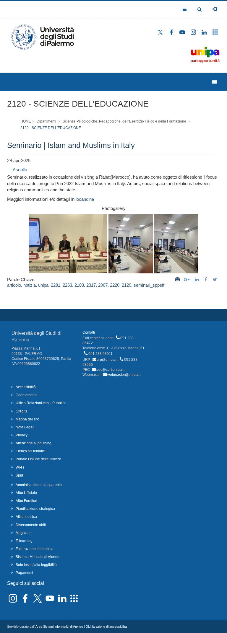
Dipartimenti (46, 121)
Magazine (24, 533)
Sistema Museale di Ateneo (37, 557)
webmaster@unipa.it (123, 375)
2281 (55, 285)
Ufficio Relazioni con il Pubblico (41, 403)
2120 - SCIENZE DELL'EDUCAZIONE (78, 103)
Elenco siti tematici (31, 451)
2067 (103, 285)
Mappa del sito (27, 419)
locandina (85, 199)
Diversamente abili (31, 525)
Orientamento (27, 395)
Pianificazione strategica (35, 509)
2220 (114, 285)
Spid (19, 475)
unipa (43, 285)
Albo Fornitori (26, 501)
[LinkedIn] (197, 279)
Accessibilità (26, 387)
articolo (14, 285)
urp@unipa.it (107, 360)
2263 (67, 285)
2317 (91, 285)
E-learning (24, 541)
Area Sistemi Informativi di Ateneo (59, 626)
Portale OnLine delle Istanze (38, 459)
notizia (29, 285)
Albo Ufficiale (26, 493)
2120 (126, 285)
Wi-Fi (20, 467)
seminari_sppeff (149, 285)
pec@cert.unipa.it (110, 370)
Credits (21, 411)
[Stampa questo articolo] (177, 279)
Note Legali (25, 427)
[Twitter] (215, 279)
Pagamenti (24, 573)
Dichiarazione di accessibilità (106, 626)
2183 (79, 285)
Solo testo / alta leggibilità (36, 565)
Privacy (21, 435)
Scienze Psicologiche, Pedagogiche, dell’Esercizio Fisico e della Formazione (124, 121)
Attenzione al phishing (33, 443)
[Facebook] (207, 279)
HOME (25, 121)
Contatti (88, 332)
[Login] (214, 9)
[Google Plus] (187, 279)
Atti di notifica (26, 517)
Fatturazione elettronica (34, 549)
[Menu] (214, 82)
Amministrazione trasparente (39, 485)
